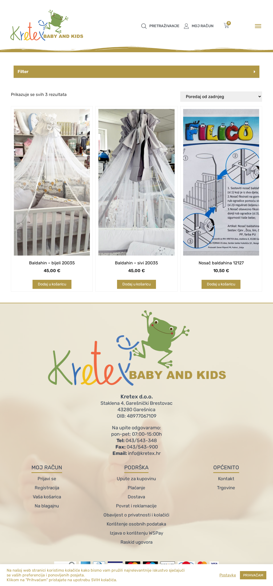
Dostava (136, 496)
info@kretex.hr (137, 453)
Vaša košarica (47, 496)
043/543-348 (137, 440)
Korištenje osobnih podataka (136, 524)
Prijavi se (47, 478)
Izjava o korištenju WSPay (136, 533)
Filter (23, 71)
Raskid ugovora (136, 542)
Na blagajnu (47, 505)
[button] (136, 72)
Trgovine (226, 487)
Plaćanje (136, 487)
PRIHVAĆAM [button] (253, 575)
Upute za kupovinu (136, 478)
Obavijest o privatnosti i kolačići (136, 515)
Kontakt (226, 478)
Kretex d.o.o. (137, 396)
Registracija (47, 487)
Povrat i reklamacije (136, 505)
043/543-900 (136, 447)
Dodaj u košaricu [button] (52, 284)
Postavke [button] (227, 575)
